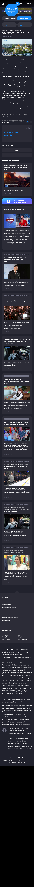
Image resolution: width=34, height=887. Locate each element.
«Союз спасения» (11, 685)
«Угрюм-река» (19, 685)
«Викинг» (26, 685)
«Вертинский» (17, 687)
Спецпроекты (5, 601)
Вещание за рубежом (22, 639)
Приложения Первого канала (9, 607)
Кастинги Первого (6, 610)
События (4, 627)
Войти (29, 3)
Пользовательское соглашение (10, 617)
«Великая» (10, 687)
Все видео (4, 614)
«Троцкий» (4, 687)
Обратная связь (6, 620)
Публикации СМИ (6, 630)
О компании (5, 597)
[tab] (24, 18)
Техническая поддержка (8, 623)
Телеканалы (15, 726)
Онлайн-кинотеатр (7, 604)
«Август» (15, 683)
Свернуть (17, 593)
